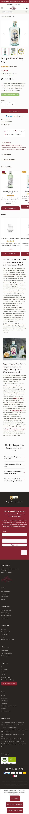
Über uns (3, 629)
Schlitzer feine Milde (6, 615)
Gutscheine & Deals (5, 711)
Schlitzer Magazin (5, 634)
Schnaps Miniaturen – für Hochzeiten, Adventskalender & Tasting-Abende (14, 731)
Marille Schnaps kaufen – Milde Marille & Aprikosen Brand (13, 735)
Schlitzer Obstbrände (6, 610)
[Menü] (2, 8)
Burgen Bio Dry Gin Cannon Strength (10, 192)
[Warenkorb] (27, 8)
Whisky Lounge (4, 597)
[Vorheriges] (3, 33)
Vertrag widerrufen (9, 683)
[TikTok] (18, 768)
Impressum (4, 672)
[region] (14, 38)
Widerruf (3, 674)
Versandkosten (4, 650)
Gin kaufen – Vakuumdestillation (9, 727)
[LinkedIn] (15, 768)
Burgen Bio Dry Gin (17, 410)
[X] (7, 125)
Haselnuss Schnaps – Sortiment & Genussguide (12, 722)
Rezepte (3, 637)
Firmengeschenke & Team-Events (9, 706)
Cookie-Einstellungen (6, 677)
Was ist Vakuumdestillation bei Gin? (14, 465)
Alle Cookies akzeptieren (14, 810)
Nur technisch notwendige (14, 804)
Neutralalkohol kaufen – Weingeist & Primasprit (12, 741)
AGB (25, 524)
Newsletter (3, 708)
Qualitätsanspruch (5, 632)
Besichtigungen (5, 594)
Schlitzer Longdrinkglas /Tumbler (10, 238)
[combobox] (11, 12)
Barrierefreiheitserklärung (7, 680)
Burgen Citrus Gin (18, 398)
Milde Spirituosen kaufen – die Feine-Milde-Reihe (12, 739)
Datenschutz (4, 669)
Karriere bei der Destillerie (7, 639)
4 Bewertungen (13, 66)
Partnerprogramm (5, 656)
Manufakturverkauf (5, 591)
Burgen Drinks (4, 618)
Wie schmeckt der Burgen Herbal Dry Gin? (14, 458)
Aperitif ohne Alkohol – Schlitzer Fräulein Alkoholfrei (13, 744)
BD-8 (26, 781)
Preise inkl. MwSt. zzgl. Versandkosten (9, 75)
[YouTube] (9, 768)
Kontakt (3, 695)
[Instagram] (12, 768)
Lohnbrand (4, 703)
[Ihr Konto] (23, 8)
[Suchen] (26, 12)
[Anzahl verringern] (3, 104)
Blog (2, 746)
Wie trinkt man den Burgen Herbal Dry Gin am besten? (14, 472)
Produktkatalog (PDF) (6, 653)
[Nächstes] (25, 33)
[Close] (27, 1)
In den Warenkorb (14, 111)
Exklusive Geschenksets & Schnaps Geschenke (12, 725)
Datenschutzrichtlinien (11, 526)
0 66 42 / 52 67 (4, 571)
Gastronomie (4, 698)
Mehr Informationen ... (14, 794)
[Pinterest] (9, 125)
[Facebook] (5, 125)
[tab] (14, 146)
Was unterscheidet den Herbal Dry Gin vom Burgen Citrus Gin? (14, 480)
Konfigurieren (15, 798)
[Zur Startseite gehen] (12, 8)
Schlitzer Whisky (5, 613)
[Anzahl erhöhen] (12, 104)
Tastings (3, 599)
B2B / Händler (4, 701)
